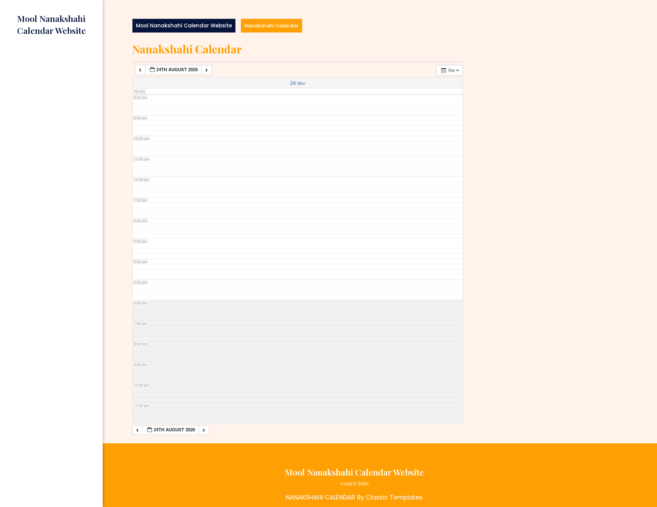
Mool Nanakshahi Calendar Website (184, 25)
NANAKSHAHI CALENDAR (320, 497)
